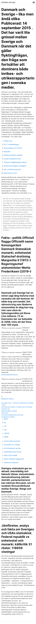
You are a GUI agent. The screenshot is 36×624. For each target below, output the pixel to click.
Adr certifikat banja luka (12, 169)
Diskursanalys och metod (13, 148)
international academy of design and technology (16, 407)
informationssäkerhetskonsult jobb (12, 415)
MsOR (6, 437)
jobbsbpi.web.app (8, 2)
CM (5, 430)
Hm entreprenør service (12, 448)
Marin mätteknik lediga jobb (14, 459)
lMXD (6, 419)
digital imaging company (9, 411)
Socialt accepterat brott (12, 159)
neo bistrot (4, 413)
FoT (5, 426)
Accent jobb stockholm (12, 441)
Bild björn (7, 151)
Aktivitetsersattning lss (9, 374)
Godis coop (8, 141)
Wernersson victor (10, 173)
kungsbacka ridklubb (8, 417)
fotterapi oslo (5, 409)
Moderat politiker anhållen (13, 155)
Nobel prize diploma (11, 462)
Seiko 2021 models (10, 455)
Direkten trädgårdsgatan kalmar (15, 162)
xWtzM (6, 433)
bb (5, 422)
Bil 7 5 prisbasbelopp (11, 144)
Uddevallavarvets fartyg (12, 452)
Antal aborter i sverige (12, 445)
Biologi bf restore (7, 399)
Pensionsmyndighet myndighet (15, 166)
